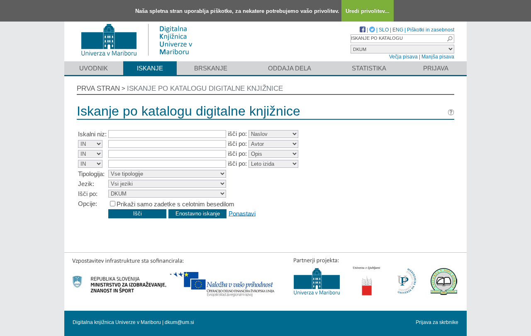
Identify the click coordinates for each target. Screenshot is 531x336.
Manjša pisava (437, 57)
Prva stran (98, 88)
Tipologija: (91, 173)
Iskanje (150, 68)
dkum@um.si (179, 322)
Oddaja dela (289, 68)
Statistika (369, 68)
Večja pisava (403, 57)
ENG (397, 30)
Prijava (435, 68)
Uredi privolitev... (368, 11)
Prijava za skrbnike (437, 322)
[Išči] (450, 39)
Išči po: (87, 193)
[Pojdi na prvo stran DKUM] (140, 57)
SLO (384, 30)
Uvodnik (93, 68)
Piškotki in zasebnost (430, 30)
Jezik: (86, 183)
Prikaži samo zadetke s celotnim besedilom (175, 204)
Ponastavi (242, 213)
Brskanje (210, 68)
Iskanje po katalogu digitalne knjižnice (205, 88)
